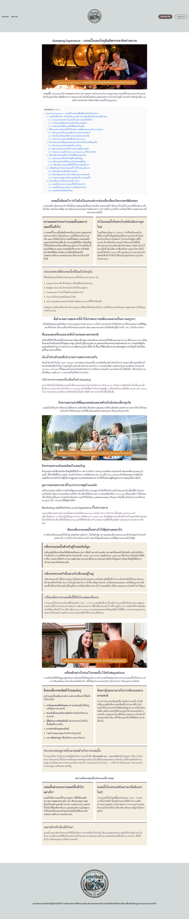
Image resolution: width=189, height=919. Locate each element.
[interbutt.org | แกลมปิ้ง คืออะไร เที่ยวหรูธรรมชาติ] (94, 16)
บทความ (14, 16)
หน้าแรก (5, 16)
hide (56, 109)
